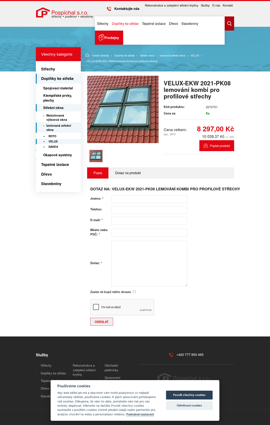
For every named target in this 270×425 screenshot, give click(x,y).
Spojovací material (58, 88)
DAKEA (53, 147)
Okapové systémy (57, 154)
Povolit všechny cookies (189, 395)
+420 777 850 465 (190, 354)
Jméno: (96, 198)
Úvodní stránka (100, 55)
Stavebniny (189, 23)
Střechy (102, 23)
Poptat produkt (220, 145)
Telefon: (96, 209)
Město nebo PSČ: (99, 232)
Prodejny (111, 37)
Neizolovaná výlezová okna (56, 117)
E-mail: (96, 220)
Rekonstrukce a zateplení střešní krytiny (171, 5)
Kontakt (228, 5)
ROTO (52, 136)
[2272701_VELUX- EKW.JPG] (123, 109)
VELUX (195, 55)
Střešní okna (147, 55)
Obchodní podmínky (111, 367)
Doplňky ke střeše (125, 23)
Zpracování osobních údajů (115, 379)
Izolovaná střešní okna (172, 55)
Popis (97, 172)
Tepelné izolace (154, 23)
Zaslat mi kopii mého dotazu (110, 292)
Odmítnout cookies (189, 405)
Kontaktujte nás (126, 8)
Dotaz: (96, 263)
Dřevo (173, 23)
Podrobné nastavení (140, 414)
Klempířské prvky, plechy (57, 98)
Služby (205, 5)
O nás (216, 5)
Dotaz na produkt (128, 172)
